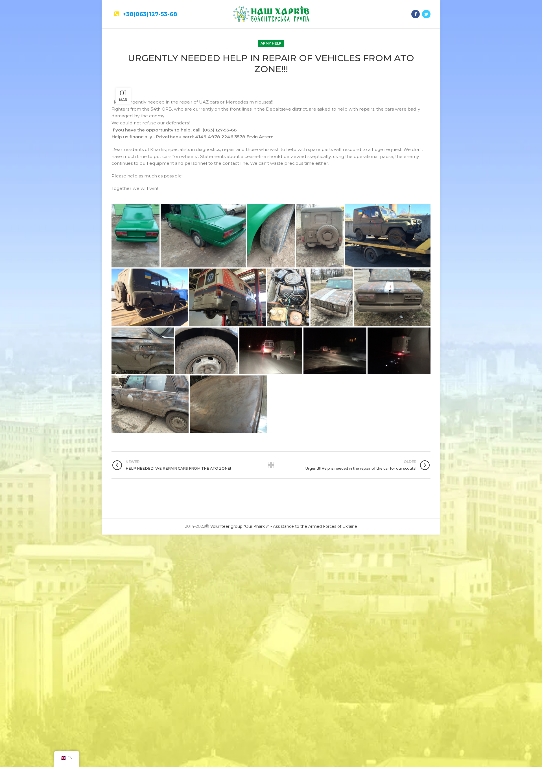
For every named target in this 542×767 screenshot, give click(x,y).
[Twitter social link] (426, 14)
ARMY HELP (271, 43)
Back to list (271, 465)
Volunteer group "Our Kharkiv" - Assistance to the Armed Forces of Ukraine (283, 526)
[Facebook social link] (415, 14)
